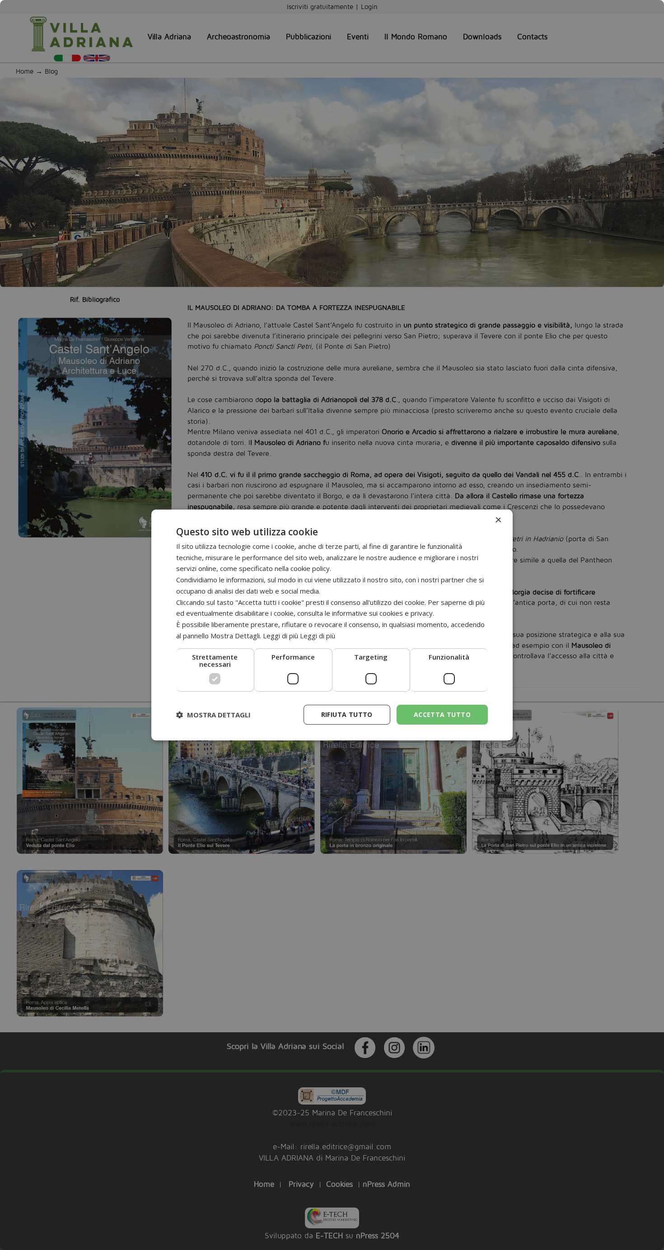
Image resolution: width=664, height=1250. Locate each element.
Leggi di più (317, 635)
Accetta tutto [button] (442, 714)
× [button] (498, 520)
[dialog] (332, 625)
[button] (213, 715)
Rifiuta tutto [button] (347, 714)
